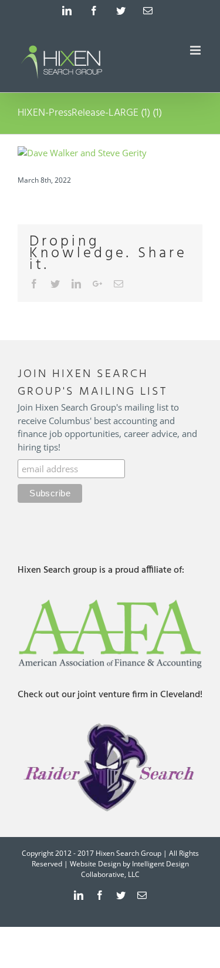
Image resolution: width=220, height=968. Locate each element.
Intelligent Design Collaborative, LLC (135, 869)
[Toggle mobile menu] (196, 50)
